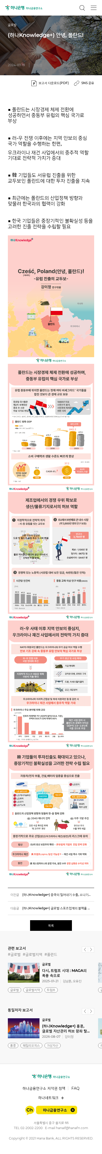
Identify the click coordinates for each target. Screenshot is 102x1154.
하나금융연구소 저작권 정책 (43, 1088)
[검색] (82, 8)
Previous (85, 949)
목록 (51, 925)
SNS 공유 (87, 83)
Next (91, 949)
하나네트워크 (48, 1097)
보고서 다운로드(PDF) (54, 83)
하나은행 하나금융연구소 (24, 7)
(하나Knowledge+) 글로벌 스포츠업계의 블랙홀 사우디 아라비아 (58, 908)
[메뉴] (93, 8)
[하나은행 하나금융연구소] (51, 1076)
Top (92, 1144)
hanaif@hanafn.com (72, 1128)
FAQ (75, 1088)
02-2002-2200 (31, 1128)
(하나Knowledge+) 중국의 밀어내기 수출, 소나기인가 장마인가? (58, 895)
